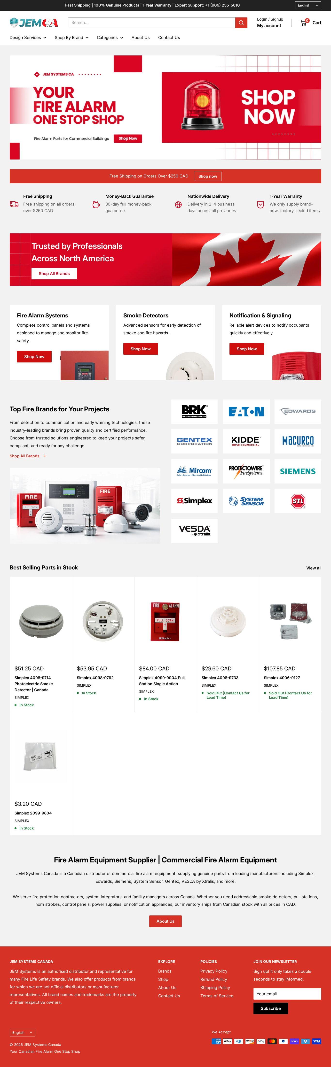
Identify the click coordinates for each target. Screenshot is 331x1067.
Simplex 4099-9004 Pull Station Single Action (162, 680)
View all (314, 568)
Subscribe (271, 1008)
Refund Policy (213, 979)
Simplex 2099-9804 (33, 813)
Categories (107, 37)
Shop (163, 979)
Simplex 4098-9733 (220, 677)
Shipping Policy (215, 987)
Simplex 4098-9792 (95, 677)
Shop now (207, 176)
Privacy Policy (213, 971)
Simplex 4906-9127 (282, 677)
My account (269, 25)
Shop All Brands (54, 273)
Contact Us (169, 37)
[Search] (241, 22)
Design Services (25, 37)
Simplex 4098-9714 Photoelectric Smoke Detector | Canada (34, 683)
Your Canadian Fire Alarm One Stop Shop (45, 1051)
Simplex (22, 697)
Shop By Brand (69, 37)
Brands (165, 971)
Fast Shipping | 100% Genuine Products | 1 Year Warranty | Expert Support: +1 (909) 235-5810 (152, 5)
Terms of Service (216, 995)
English (18, 1032)
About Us (141, 37)
